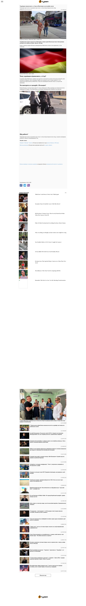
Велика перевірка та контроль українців (28, 164)
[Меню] (2, 2)
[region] (29, 124)
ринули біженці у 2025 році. (53, 142)
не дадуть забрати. (48, 145)
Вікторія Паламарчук (27, 9)
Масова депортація (24, 145)
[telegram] (25, 185)
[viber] (28, 185)
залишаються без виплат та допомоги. (54, 164)
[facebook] (21, 185)
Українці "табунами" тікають (26, 142)
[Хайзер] (44, 1)
